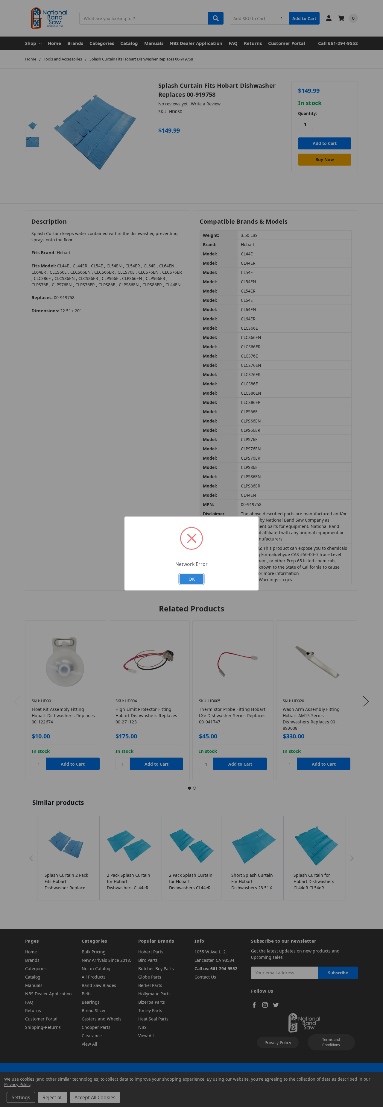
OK (192, 579)
